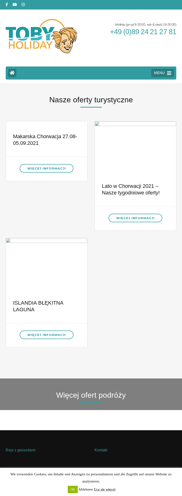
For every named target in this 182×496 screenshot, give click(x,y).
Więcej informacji (46, 168)
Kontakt (101, 450)
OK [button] (73, 489)
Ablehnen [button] (85, 489)
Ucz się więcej (104, 489)
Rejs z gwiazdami (21, 450)
